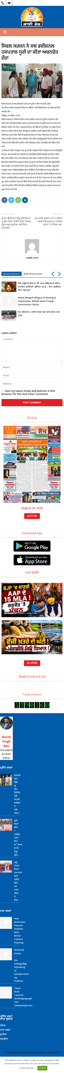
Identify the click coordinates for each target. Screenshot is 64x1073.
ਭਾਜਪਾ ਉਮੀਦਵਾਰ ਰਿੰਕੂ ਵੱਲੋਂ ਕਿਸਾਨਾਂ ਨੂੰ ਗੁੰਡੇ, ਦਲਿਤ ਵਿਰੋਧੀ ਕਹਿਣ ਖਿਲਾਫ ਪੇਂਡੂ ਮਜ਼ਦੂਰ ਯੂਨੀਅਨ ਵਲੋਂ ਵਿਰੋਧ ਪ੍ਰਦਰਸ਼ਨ (16, 223)
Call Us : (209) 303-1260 (2, 2)
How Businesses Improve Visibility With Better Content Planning (19, 931)
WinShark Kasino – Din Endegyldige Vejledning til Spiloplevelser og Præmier (21, 965)
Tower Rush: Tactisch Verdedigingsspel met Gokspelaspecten (23, 997)
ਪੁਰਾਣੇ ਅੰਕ (32, 516)
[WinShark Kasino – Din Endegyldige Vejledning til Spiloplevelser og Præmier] (6, 954)
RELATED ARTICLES (11, 274)
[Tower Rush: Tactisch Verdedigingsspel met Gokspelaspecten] (6, 993)
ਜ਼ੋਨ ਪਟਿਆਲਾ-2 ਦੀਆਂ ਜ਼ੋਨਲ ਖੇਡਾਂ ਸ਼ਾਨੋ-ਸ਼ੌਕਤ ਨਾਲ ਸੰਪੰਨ (39, 314)
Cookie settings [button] (26, 1068)
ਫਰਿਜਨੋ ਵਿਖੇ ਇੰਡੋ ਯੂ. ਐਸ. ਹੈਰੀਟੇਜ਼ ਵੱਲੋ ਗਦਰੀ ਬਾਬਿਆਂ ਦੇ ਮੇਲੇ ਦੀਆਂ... (17, 794)
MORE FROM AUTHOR (32, 274)
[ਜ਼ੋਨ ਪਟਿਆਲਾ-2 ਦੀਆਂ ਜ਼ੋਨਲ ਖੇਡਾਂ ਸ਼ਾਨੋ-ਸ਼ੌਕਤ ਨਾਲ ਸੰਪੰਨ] (8, 315)
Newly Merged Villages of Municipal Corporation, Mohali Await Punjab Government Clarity (37, 301)
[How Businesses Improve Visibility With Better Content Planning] (6, 923)
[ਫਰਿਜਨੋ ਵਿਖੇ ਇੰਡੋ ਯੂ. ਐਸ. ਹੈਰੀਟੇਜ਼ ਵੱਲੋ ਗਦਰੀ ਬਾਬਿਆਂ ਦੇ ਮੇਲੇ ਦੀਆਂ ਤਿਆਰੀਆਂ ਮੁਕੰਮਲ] (6, 780)
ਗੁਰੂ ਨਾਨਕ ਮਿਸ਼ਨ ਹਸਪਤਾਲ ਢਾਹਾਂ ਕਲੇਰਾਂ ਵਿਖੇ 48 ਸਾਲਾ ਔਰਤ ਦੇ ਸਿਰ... (18, 881)
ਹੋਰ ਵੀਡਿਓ (32, 663)
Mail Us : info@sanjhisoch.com (9, 2)
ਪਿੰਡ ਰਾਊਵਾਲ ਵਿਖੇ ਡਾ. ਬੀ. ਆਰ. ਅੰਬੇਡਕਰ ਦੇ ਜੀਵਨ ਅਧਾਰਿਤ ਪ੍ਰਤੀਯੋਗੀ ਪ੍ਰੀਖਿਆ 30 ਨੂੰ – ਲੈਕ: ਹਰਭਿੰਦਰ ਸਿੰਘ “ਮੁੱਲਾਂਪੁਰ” (39, 286)
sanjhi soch (32, 257)
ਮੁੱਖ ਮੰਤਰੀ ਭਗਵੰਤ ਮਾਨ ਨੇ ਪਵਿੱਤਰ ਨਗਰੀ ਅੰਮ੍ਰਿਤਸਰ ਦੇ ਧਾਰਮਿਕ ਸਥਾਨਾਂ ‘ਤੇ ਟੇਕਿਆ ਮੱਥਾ (49, 221)
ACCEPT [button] (42, 1068)
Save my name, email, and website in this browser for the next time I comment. (28, 392)
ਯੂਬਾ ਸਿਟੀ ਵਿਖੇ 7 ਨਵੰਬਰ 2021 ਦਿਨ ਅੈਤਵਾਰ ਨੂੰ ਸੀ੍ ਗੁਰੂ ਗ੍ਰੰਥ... (18, 838)
